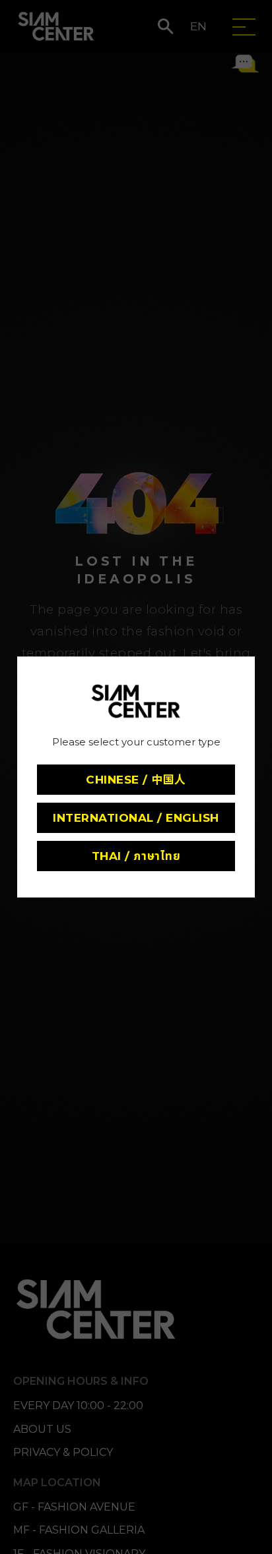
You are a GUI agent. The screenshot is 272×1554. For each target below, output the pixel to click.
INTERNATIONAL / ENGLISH (136, 817)
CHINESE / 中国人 (136, 779)
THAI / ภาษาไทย (136, 856)
